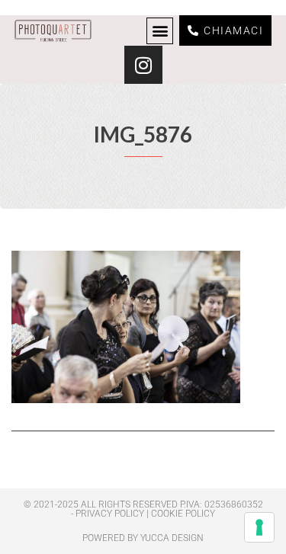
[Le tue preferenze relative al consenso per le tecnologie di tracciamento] (259, 527)
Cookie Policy (183, 513)
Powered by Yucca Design (143, 538)
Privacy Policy (110, 513)
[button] (159, 31)
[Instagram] (143, 65)
